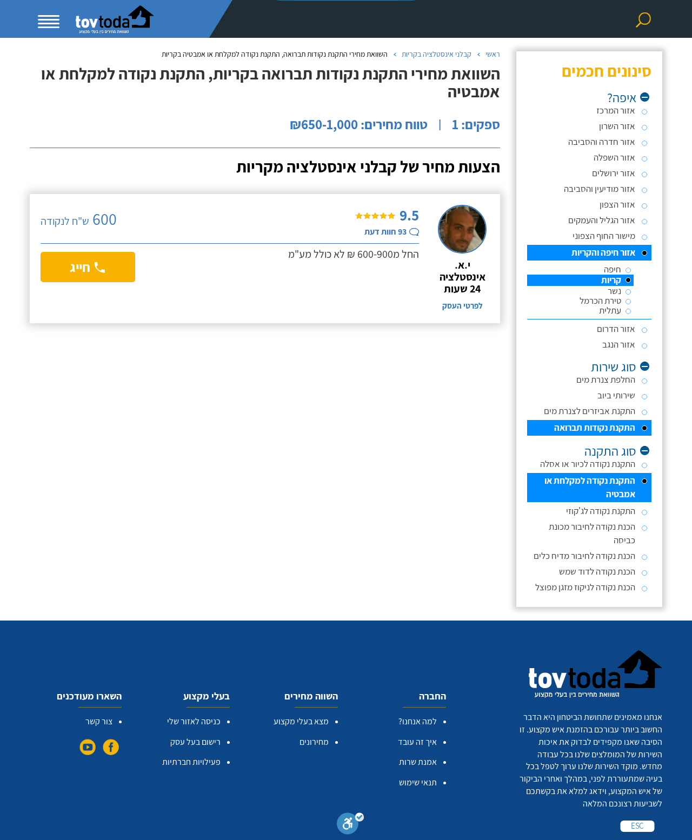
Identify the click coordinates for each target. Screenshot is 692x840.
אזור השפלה (614, 157)
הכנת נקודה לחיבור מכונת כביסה (592, 533)
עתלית (610, 310)
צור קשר (98, 721)
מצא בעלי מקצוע (301, 721)
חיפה (612, 269)
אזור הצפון (617, 204)
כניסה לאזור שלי (194, 721)
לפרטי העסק (462, 306)
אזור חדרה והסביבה (601, 142)
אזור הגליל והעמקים (601, 220)
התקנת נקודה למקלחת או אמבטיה (589, 487)
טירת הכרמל (600, 300)
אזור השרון (617, 126)
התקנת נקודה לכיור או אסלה (587, 464)
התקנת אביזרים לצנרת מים (589, 411)
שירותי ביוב (616, 395)
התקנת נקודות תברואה (594, 428)
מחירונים (314, 742)
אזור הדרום (616, 329)
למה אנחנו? (417, 721)
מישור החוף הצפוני (604, 236)
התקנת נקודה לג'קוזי (600, 511)
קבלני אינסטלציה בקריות (436, 54)
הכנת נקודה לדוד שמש (597, 571)
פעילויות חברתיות (191, 762)
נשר (614, 291)
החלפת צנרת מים (605, 379)
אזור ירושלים (613, 173)
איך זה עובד (417, 742)
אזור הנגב (618, 344)
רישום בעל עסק (195, 742)
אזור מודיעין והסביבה (599, 189)
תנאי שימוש (418, 782)
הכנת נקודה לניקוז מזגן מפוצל (585, 587)
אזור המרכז (615, 110)
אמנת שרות (418, 762)
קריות (611, 280)
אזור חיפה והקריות (603, 252)
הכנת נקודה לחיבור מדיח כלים (584, 556)
